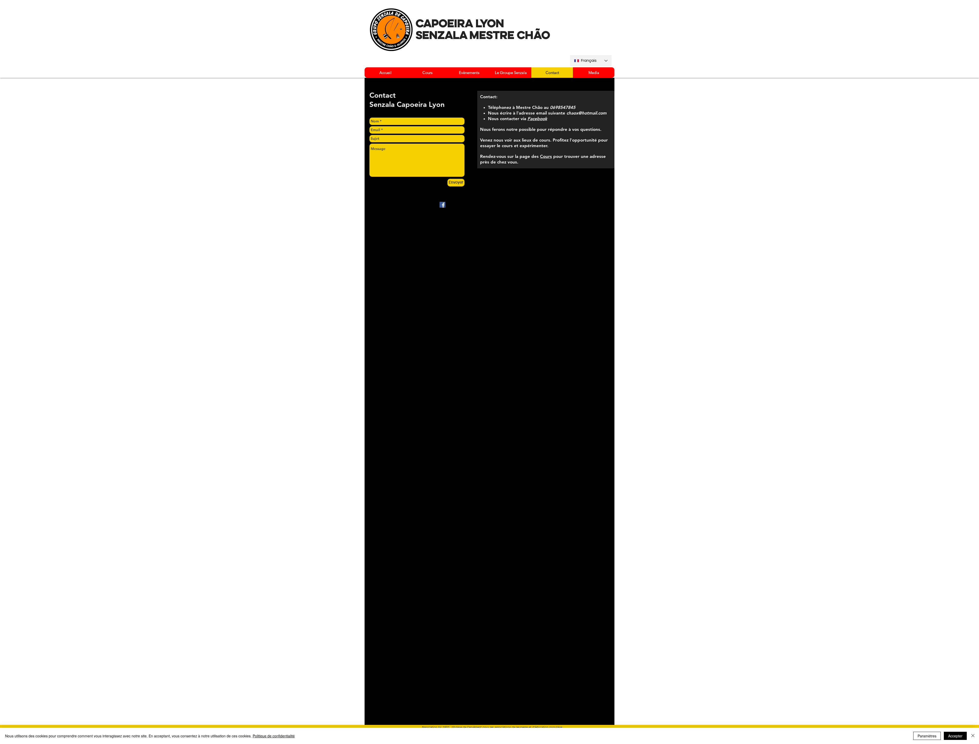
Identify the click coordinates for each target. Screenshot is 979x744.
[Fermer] (973, 736)
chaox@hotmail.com (586, 113)
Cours (546, 156)
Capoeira (444, 23)
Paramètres (927, 735)
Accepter (955, 735)
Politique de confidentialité (274, 735)
